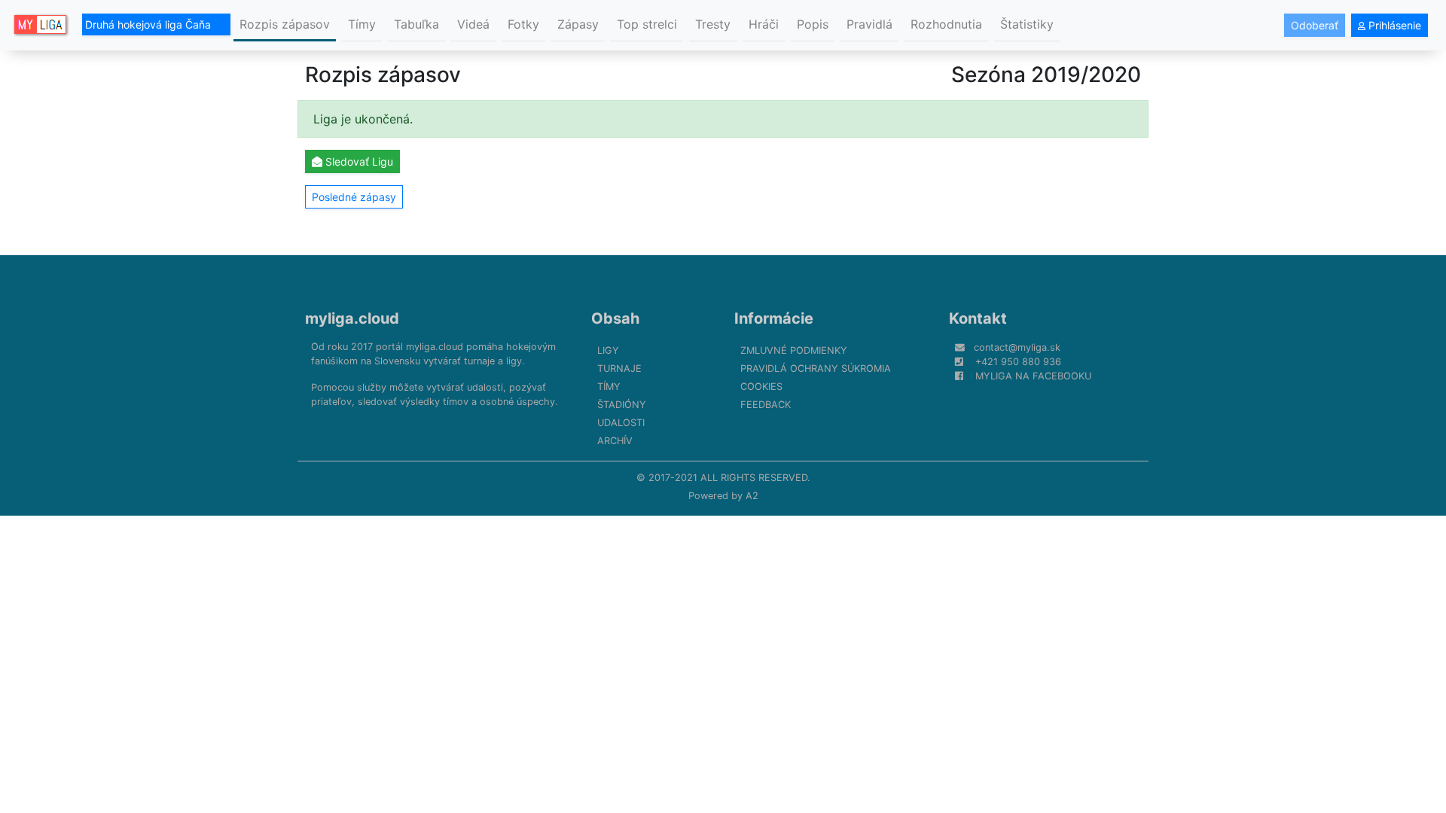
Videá (473, 24)
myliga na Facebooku (1033, 376)
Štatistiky (1027, 24)
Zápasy (578, 24)
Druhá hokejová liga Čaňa (149, 24)
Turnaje (619, 368)
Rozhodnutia (946, 24)
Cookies (761, 386)
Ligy (608, 350)
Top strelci (647, 24)
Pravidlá (869, 24)
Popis (812, 24)
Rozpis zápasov (284, 24)
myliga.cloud (352, 318)
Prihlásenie (1393, 25)
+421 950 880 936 (1018, 361)
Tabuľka (416, 24)
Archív (615, 440)
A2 (752, 495)
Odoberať (1314, 25)
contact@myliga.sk (1017, 347)
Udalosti (621, 422)
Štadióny (621, 404)
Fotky (523, 24)
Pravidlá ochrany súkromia (815, 368)
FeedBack (765, 404)
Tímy (362, 24)
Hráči (764, 24)
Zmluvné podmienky (793, 350)
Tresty (713, 24)
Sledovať (357, 161)
